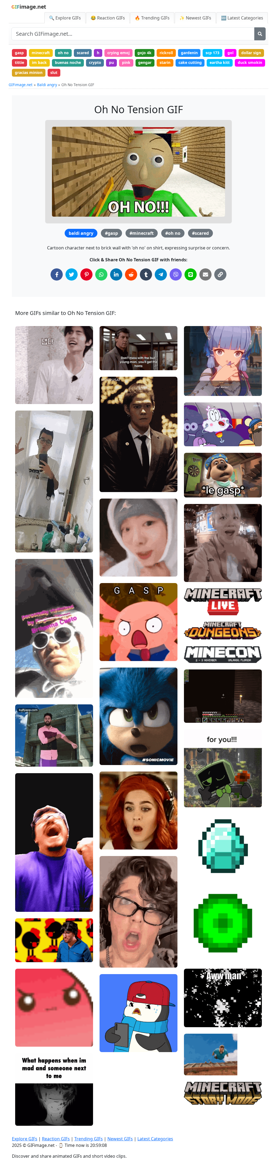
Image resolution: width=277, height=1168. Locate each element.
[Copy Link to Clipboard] (220, 274)
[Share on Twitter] (71, 274)
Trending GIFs (88, 1139)
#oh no (172, 233)
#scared (200, 233)
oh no (63, 52)
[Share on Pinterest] (86, 274)
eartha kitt (220, 62)
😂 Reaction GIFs (108, 18)
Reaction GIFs (56, 1139)
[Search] (260, 33)
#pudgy (110, 1027)
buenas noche (68, 62)
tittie (19, 62)
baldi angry (81, 233)
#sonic (110, 758)
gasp (19, 52)
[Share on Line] (190, 274)
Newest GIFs (120, 1139)
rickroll (166, 52)
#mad (25, 379)
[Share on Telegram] (161, 274)
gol (230, 52)
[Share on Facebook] (57, 274)
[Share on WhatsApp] (101, 274)
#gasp (111, 233)
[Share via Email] (205, 274)
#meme (111, 570)
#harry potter (116, 843)
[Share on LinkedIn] (116, 274)
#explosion (198, 1020)
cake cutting (190, 62)
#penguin (112, 1036)
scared (83, 52)
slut (53, 72)
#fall (193, 1069)
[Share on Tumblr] (146, 274)
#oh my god (199, 440)
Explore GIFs (24, 1139)
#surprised (114, 952)
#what (110, 834)
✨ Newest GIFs (195, 18)
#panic (110, 1045)
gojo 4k (144, 52)
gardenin (189, 52)
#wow (109, 825)
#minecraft (142, 233)
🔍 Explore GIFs (65, 18)
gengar (144, 62)
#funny (26, 388)
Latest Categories (155, 1139)
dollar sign (251, 52)
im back (39, 62)
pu (111, 62)
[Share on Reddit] (131, 274)
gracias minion (28, 72)
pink (126, 62)
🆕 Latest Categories (242, 18)
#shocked (112, 561)
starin (165, 62)
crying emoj (118, 52)
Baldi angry (47, 84)
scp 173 (212, 52)
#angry (26, 397)
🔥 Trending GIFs (152, 18)
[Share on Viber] (176, 274)
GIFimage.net (20, 84)
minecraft (41, 52)
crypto (95, 62)
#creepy (27, 1110)
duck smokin (250, 62)
